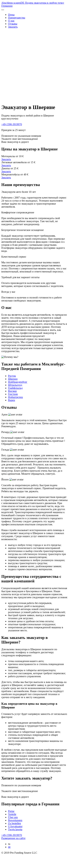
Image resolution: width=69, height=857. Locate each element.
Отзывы (12, 23)
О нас (11, 20)
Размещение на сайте (13, 838)
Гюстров (13, 394)
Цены (11, 14)
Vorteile (12, 814)
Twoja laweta (15, 829)
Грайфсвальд (15, 388)
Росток (12, 375)
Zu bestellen (14, 823)
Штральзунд (15, 385)
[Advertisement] (34, 66)
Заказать (13, 26)
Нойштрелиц (15, 397)
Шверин (13, 378)
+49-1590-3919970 (11, 124)
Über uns (13, 817)
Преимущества (16, 17)
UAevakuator (15, 826)
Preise (11, 811)
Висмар (12, 391)
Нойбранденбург (17, 381)
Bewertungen (15, 820)
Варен (11, 400)
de (9, 847)
